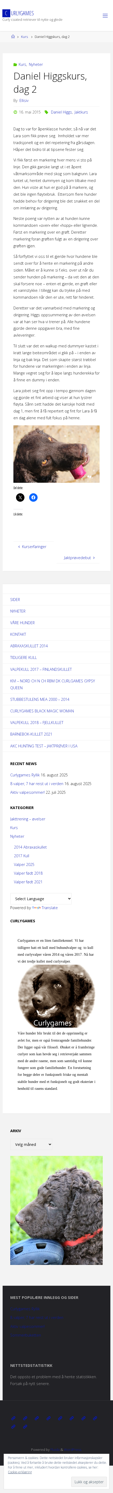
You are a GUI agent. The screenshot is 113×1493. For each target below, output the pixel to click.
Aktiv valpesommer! (27, 792)
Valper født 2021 (28, 881)
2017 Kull (21, 855)
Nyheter (36, 64)
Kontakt (18, 634)
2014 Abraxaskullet (30, 847)
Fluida (55, 1449)
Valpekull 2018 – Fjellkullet (36, 722)
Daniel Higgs (61, 112)
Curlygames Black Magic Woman (42, 710)
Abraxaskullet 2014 (29, 645)
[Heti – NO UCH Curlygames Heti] (71, 1418)
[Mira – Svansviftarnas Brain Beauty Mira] (95, 1418)
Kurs (24, 36)
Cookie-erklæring (20, 1472)
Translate (50, 907)
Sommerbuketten (25, 1335)
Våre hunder (22, 622)
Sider (15, 599)
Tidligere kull (23, 657)
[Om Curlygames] (13, 1418)
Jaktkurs (81, 112)
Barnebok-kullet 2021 (31, 734)
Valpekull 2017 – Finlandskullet (41, 669)
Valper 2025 (24, 864)
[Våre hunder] (37, 1418)
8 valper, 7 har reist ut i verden (36, 783)
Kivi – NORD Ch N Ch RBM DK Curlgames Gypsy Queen (52, 684)
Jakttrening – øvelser (27, 818)
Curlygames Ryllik (25, 774)
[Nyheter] (25, 1418)
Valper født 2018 (28, 873)
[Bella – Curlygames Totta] (83, 1418)
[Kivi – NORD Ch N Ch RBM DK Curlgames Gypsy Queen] (60, 1418)
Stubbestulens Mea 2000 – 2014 (39, 699)
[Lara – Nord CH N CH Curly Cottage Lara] (48, 1418)
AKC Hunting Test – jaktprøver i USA (44, 745)
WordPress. (73, 1449)
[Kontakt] (25, 1426)
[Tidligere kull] (13, 1426)
